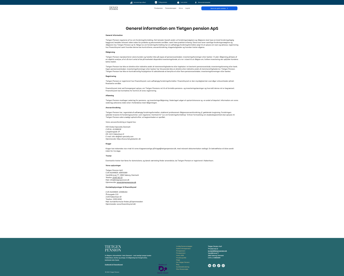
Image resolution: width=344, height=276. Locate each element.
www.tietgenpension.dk (126, 182)
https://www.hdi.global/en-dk (129, 139)
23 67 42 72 (117, 177)
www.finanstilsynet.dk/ (126, 204)
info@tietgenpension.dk (119, 180)
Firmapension (180, 251)
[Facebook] (214, 265)
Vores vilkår (180, 255)
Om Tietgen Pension (183, 262)
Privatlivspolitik (181, 258)
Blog (177, 264)
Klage (178, 260)
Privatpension (180, 253)
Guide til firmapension (183, 248)
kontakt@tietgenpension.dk (217, 251)
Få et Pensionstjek (182, 269)
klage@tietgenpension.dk (165, 148)
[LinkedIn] (209, 265)
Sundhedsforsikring (182, 267)
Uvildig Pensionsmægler (184, 246)
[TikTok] (218, 265)
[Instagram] (223, 265)
